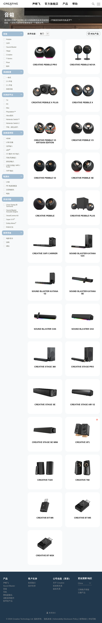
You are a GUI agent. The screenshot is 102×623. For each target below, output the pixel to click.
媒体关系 (56, 589)
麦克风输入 (10, 161)
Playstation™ (11, 112)
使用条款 (83, 619)
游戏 (7, 242)
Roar (8, 62)
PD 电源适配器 (11, 186)
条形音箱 (9, 89)
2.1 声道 (9, 85)
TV (7, 100)
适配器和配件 (8, 598)
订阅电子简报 (83, 589)
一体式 (8, 77)
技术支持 (32, 586)
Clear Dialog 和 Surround (11, 205)
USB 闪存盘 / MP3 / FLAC (13, 166)
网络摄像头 (7, 595)
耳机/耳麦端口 (11, 158)
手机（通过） (12, 127)
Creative (9, 55)
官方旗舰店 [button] (51, 3)
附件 (7, 66)
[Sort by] (47, 34)
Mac (7, 108)
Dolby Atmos (11, 223)
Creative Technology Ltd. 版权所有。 (28, 619)
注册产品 (81, 593)
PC (7, 104)
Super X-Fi (10, 219)
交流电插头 (10, 190)
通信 (7, 246)
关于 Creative (58, 583)
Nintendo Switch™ (13, 119)
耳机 (5, 592)
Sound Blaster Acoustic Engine (12, 211)
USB (8, 182)
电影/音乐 (9, 238)
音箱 (5, 589)
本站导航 (92, 619)
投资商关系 (57, 586)
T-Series (9, 59)
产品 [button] (65, 3)
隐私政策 (47, 619)
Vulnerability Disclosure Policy (65, 619)
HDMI (8, 138)
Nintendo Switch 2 (12, 123)
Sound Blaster (11, 47)
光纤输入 (9, 146)
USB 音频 (9, 142)
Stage (8, 51)
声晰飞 (36, 3)
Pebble (8, 39)
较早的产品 (7, 601)
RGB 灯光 (9, 227)
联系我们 (32, 583)
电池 (7, 193)
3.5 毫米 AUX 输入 (12, 154)
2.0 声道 (9, 81)
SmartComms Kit (12, 216)
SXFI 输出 (9, 171)
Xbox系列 (9, 116)
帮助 (75, 3)
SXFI (8, 43)
